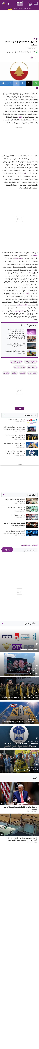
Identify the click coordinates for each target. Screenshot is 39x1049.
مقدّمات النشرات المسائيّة (17, 419)
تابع (19, 408)
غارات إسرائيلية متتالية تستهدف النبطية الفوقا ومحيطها (16, 345)
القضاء (20, 117)
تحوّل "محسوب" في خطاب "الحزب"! (26, 770)
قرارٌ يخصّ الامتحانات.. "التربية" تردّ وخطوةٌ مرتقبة (14, 444)
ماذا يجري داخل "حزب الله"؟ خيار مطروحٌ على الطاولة (15, 436)
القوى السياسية (21, 304)
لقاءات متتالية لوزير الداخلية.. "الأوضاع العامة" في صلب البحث (16, 338)
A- (36, 58)
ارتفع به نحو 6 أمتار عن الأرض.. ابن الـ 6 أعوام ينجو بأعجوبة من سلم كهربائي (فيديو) (22, 840)
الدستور (30, 272)
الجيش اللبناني (21, 173)
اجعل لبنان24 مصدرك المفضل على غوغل (21, 51)
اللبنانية (35, 255)
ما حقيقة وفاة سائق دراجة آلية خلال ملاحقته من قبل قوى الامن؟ (14, 452)
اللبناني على (19, 310)
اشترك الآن (10, 8)
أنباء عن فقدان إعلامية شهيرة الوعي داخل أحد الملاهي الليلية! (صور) (15, 532)
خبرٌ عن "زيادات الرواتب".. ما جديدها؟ (16, 508)
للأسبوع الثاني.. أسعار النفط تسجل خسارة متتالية (15, 352)
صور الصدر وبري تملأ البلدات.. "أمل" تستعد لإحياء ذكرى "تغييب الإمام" (14, 428)
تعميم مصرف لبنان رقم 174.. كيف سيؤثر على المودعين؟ (14, 524)
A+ (32, 58)
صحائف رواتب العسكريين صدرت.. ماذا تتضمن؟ (15, 500)
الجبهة (28, 293)
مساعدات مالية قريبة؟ (18, 515)
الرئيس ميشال (18, 258)
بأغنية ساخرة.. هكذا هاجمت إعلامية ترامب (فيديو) (20, 808)
